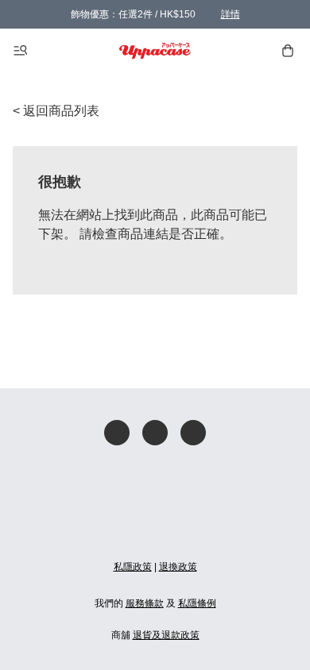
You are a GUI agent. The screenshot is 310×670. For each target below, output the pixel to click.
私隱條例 (197, 603)
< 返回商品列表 (56, 110)
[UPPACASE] (155, 50)
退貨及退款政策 (166, 635)
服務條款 (145, 603)
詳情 (230, 14)
